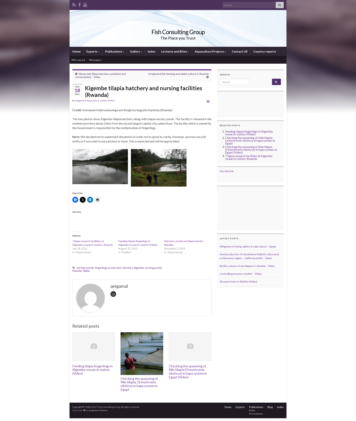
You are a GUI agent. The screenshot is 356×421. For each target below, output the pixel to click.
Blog (270, 407)
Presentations (256, 413)
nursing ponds (153, 267)
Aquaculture (93, 100)
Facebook (227, 171)
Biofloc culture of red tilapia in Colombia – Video (247, 265)
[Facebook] (79, 4)
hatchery (128, 267)
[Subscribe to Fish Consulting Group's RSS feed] (74, 4)
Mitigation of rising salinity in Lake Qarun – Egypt (248, 246)
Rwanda (77, 270)
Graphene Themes (98, 410)
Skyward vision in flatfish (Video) (238, 281)
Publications (114, 51)
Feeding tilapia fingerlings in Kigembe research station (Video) (92, 370)
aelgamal (79, 100)
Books (252, 410)
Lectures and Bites (174, 51)
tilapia (86, 270)
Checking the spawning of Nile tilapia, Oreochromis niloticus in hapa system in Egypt (139, 383)
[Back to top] (347, 412)
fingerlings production (108, 267)
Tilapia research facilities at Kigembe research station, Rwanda (248, 157)
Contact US (240, 51)
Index (151, 51)
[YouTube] (85, 4)
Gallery (135, 51)
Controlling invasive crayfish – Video (241, 273)
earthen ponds (85, 267)
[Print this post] (208, 101)
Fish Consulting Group (178, 31)
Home (76, 51)
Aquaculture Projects (210, 51)
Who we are (78, 59)
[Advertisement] (238, 207)
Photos (111, 100)
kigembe (139, 267)
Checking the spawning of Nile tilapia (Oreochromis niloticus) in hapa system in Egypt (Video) (188, 371)
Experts (92, 51)
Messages (95, 59)
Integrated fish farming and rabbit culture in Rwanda (178, 73)
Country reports (264, 51)
